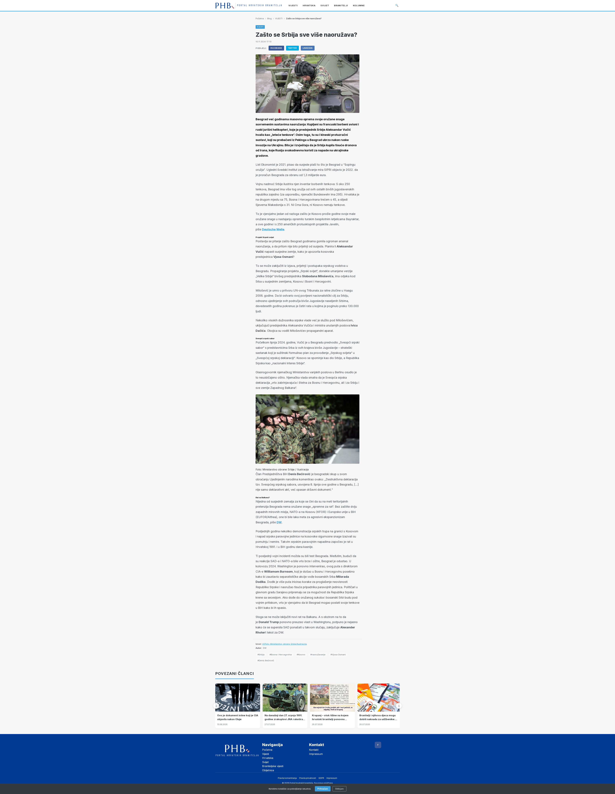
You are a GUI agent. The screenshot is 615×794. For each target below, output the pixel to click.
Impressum (316, 754)
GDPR (321, 778)
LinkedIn (308, 48)
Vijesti (265, 754)
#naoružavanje (317, 654)
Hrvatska (267, 758)
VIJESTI (279, 18)
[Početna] (248, 5)
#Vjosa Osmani (338, 654)
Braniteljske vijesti (272, 766)
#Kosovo (301, 654)
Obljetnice (268, 770)
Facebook (276, 48)
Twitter (292, 48)
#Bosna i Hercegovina (281, 654)
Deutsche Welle (273, 229)
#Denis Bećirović (266, 660)
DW (279, 522)
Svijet (265, 762)
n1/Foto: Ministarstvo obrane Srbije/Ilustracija (284, 644)
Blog (269, 18)
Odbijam (339, 789)
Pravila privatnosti (307, 778)
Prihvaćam (322, 789)
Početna (260, 18)
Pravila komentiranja (287, 778)
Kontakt (313, 749)
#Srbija (261, 654)
